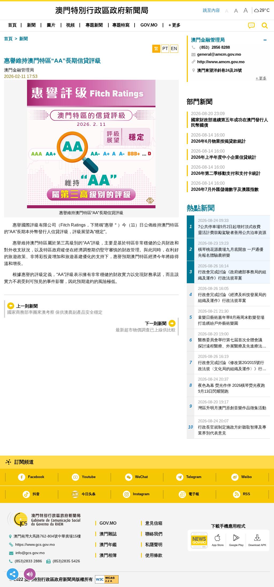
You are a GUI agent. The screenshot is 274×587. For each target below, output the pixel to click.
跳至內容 (211, 10)
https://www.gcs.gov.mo (35, 545)
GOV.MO (108, 523)
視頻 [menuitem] (70, 25)
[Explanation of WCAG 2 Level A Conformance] (107, 579)
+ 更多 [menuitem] (261, 78)
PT (165, 48)
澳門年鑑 (108, 544)
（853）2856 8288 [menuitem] (213, 47)
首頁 (8, 38)
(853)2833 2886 (28, 561)
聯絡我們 (153, 534)
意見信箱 (153, 523)
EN (174, 48)
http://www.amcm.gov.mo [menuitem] (221, 61)
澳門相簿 (108, 555)
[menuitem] (31, 25)
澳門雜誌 (108, 534)
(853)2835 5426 (66, 561)
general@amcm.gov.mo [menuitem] (219, 54)
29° (265, 10)
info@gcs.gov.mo (30, 553)
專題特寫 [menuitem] (121, 25)
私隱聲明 (153, 544)
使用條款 (153, 555)
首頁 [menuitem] (12, 25)
